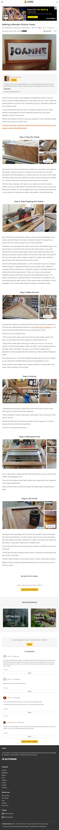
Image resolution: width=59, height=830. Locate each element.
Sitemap (4, 803)
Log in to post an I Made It (29, 589)
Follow (14, 80)
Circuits (4, 770)
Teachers (4, 787)
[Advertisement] (29, 13)
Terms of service (21, 824)
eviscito (9, 656)
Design (4, 775)
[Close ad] (55, 8)
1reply (6, 716)
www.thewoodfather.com (13, 92)
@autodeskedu (8, 817)
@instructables (8, 813)
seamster (9, 698)
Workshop (17, 28)
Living (3, 783)
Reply (29, 673)
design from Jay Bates (43, 327)
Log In (29, 644)
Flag (6, 669)
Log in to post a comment (29, 741)
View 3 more (48, 316)
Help (3, 800)
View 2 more (47, 161)
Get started (5, 798)
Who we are (5, 805)
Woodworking (26, 28)
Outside (4, 785)
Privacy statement (32, 824)
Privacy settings (43, 824)
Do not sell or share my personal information (16, 826)
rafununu (10, 679)
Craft (3, 778)
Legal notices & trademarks (38, 826)
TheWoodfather (8, 28)
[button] (2, 2)
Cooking (4, 780)
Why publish (5, 796)
